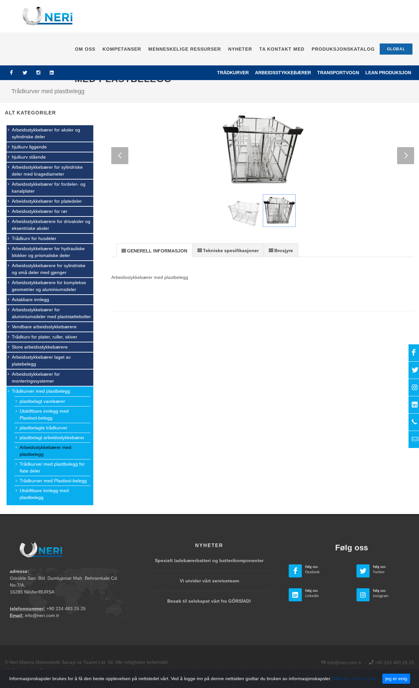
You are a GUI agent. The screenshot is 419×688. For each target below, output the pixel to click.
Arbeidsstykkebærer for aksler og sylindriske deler (46, 133)
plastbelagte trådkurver (43, 427)
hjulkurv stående (29, 157)
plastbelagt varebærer (42, 401)
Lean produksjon (388, 72)
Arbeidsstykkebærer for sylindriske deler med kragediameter (47, 170)
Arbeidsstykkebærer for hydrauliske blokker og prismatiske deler (48, 252)
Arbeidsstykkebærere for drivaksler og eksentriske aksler (51, 225)
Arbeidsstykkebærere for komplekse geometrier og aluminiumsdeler (49, 286)
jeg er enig (396, 678)
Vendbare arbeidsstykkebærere (44, 326)
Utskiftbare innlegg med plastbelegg (44, 494)
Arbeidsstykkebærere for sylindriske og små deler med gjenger (48, 269)
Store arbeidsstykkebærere (40, 347)
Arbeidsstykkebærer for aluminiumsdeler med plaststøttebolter (51, 313)
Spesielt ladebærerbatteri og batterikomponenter (209, 560)
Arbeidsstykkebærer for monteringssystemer (36, 377)
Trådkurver (233, 72)
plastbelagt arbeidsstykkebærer (52, 437)
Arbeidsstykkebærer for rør (39, 211)
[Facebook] (11, 72)
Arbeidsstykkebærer (283, 72)
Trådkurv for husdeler (34, 238)
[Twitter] (24, 72)
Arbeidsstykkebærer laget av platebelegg (41, 360)
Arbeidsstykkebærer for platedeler (47, 201)
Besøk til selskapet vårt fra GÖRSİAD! (209, 601)
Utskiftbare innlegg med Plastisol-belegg (44, 414)
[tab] (154, 250)
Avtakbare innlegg (30, 299)
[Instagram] (38, 72)
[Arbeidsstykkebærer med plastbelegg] (262, 150)
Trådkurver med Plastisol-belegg (53, 480)
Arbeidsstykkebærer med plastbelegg (45, 451)
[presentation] (154, 250)
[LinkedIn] (51, 72)
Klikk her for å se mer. (355, 678)
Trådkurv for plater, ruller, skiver (44, 336)
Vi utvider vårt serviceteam (209, 580)
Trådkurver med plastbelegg (41, 391)
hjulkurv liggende (29, 146)
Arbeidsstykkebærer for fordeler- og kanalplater (48, 187)
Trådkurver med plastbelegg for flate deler (52, 467)
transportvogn (338, 72)
